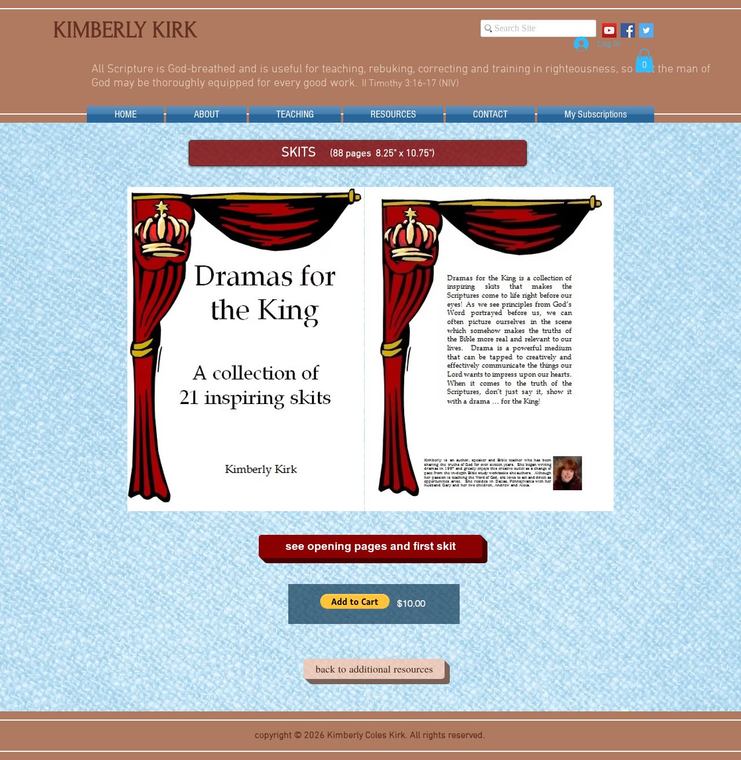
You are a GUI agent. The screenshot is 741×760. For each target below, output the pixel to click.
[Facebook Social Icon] (628, 30)
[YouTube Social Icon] (609, 30)
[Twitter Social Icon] (646, 30)
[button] (644, 60)
